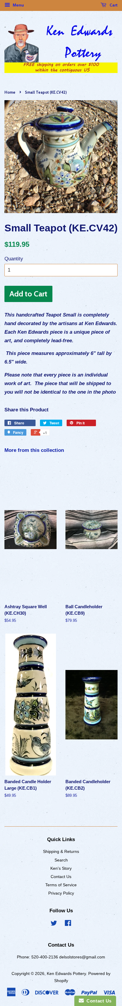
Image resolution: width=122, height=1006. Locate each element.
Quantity (13, 259)
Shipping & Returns (61, 851)
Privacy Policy (61, 893)
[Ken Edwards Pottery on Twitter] (54, 924)
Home (9, 92)
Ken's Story (61, 868)
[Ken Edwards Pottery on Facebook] (68, 924)
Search (61, 860)
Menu (18, 5)
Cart (113, 5)
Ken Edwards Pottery (66, 973)
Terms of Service (61, 884)
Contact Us (61, 876)
